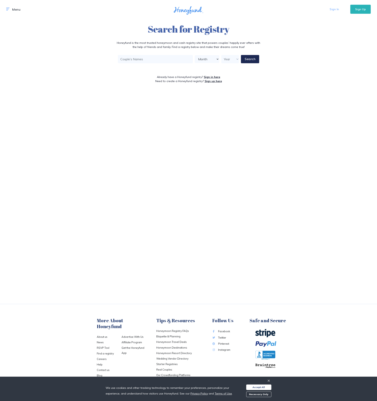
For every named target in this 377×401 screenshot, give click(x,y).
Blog (99, 375)
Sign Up (360, 9)
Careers (102, 359)
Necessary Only (258, 394)
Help (99, 364)
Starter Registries (167, 364)
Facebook (224, 331)
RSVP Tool (103, 347)
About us (102, 336)
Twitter (222, 337)
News (100, 342)
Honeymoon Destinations (171, 347)
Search (250, 59)
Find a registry (105, 353)
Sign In (334, 9)
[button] (7, 9)
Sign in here (212, 77)
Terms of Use (223, 393)
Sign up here (213, 81)
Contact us (103, 370)
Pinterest (223, 343)
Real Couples (164, 369)
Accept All (259, 387)
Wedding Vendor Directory (172, 358)
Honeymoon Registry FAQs (172, 330)
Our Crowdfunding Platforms (173, 375)
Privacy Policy (199, 393)
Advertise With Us (133, 336)
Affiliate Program (132, 342)
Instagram (224, 349)
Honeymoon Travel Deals (171, 341)
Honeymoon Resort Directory (174, 353)
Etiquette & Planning (168, 336)
